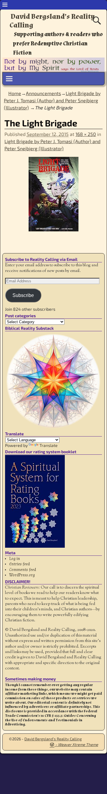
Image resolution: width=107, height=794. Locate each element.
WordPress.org (22, 575)
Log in (14, 558)
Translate (49, 445)
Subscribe (23, 295)
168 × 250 (85, 134)
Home (14, 93)
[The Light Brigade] (53, 198)
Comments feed (22, 569)
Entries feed (19, 564)
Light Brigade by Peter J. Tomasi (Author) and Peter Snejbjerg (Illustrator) (52, 100)
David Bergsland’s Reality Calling (52, 21)
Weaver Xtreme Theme (78, 744)
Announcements (43, 93)
